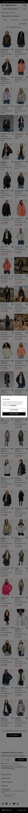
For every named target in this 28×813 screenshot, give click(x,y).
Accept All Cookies (14, 413)
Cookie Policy (13, 405)
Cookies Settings (14, 409)
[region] (14, 406)
